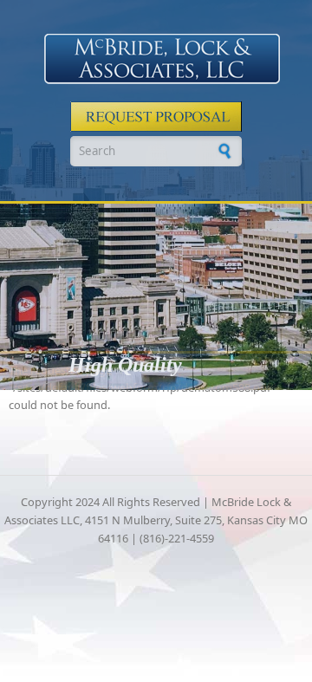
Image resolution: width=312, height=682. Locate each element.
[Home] (162, 59)
